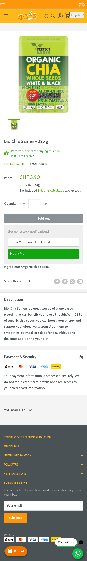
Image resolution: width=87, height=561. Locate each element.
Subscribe (15, 518)
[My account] (60, 16)
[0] (67, 15)
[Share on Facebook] (57, 281)
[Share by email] (80, 281)
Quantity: (10, 203)
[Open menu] (6, 15)
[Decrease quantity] (24, 203)
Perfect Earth (14, 164)
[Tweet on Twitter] (72, 281)
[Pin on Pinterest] (65, 281)
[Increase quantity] (45, 203)
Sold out (43, 218)
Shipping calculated (51, 190)
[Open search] (53, 16)
